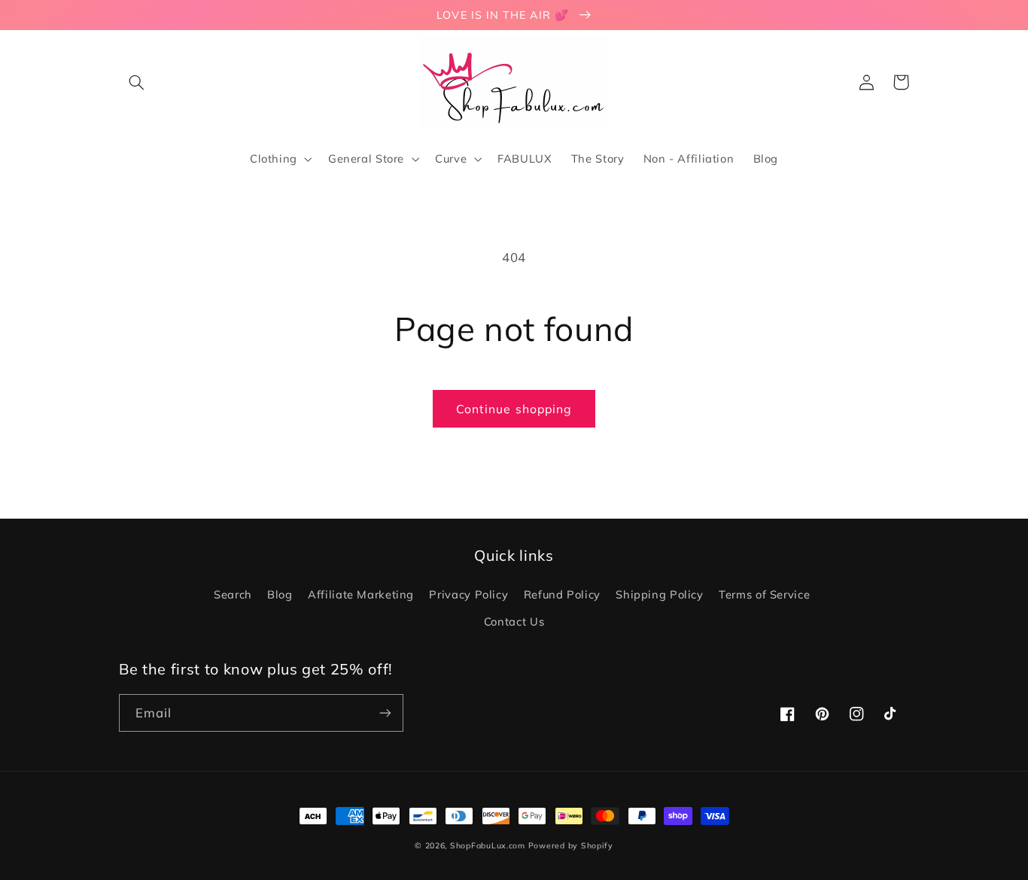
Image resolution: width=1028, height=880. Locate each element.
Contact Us (514, 621)
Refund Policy (562, 594)
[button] (136, 82)
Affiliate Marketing (361, 594)
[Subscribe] (385, 712)
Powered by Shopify (570, 845)
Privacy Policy (468, 594)
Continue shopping (514, 408)
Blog (280, 594)
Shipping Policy (659, 594)
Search (233, 594)
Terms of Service (764, 594)
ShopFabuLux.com (487, 845)
